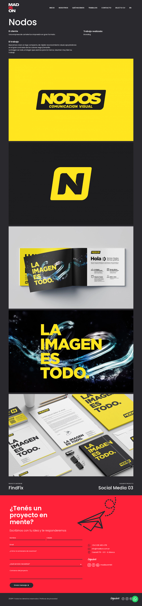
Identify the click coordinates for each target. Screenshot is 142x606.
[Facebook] (123, 598)
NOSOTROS (63, 8)
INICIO (52, 8)
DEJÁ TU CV (120, 8)
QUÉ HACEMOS (78, 8)
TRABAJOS (92, 8)
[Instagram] (127, 598)
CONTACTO (106, 8)
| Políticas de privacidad (48, 599)
